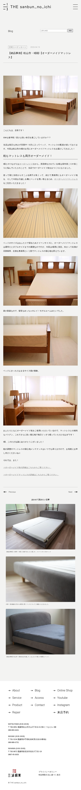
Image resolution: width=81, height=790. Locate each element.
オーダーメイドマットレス (66, 179)
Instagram (63, 705)
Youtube (62, 697)
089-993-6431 (13, 730)
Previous (12, 492)
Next (70, 492)
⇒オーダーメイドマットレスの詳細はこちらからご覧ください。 (31, 475)
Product (17, 705)
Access (39, 697)
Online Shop (65, 690)
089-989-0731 (13, 742)
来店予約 (63, 712)
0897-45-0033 (13, 754)
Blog (37, 690)
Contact (40, 705)
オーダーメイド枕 (27, 164)
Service (17, 697)
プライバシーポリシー (48, 772)
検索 (70, 30)
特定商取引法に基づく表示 (49, 775)
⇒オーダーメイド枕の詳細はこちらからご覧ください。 (27, 467)
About (16, 690)
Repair (16, 712)
